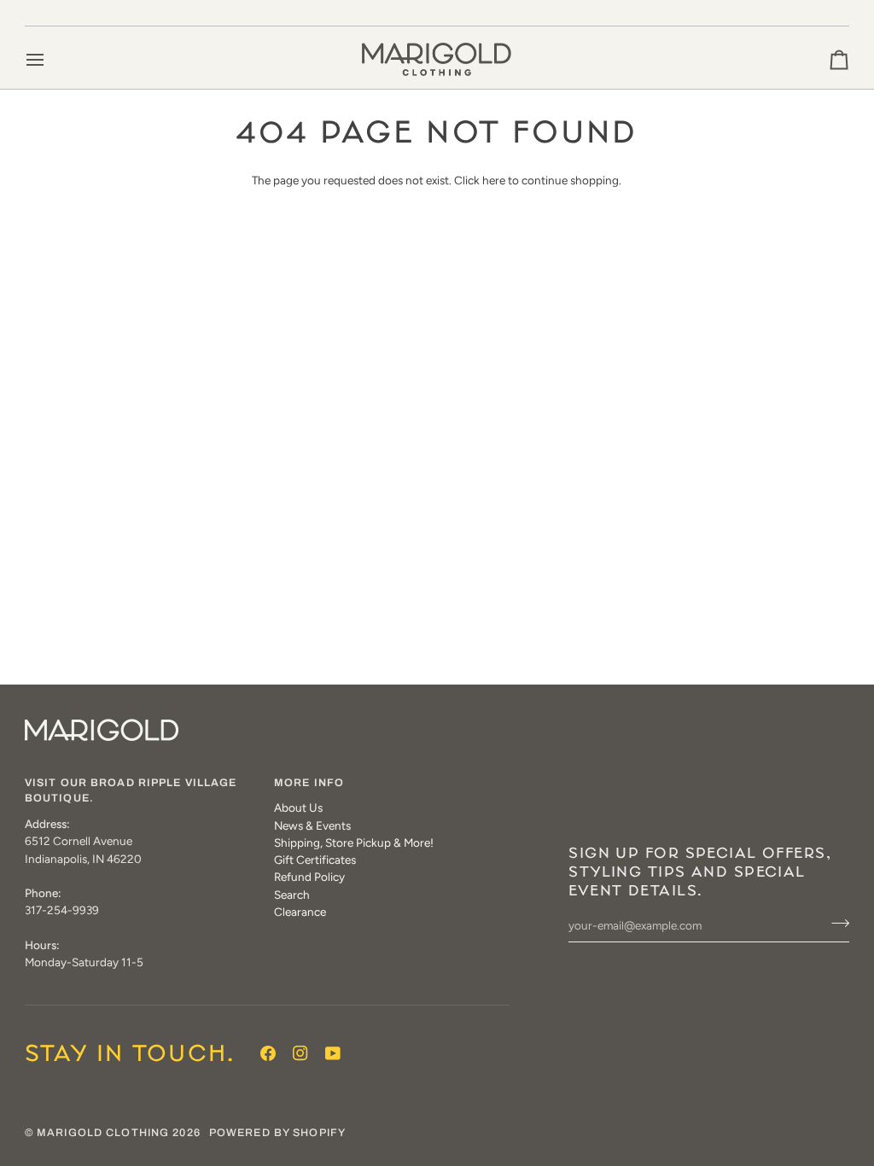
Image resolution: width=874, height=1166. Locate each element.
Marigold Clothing (103, 1133)
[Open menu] (50, 59)
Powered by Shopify (277, 1133)
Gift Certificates (315, 859)
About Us (298, 807)
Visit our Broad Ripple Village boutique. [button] (131, 791)
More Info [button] (309, 783)
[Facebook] (268, 1053)
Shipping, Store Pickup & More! (354, 842)
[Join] (835, 923)
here (493, 180)
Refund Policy (309, 876)
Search (292, 894)
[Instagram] (300, 1053)
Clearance (300, 911)
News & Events (312, 825)
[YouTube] (333, 1053)
